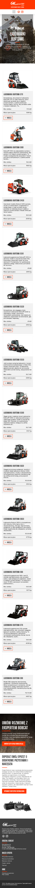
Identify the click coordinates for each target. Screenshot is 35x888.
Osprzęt (4, 865)
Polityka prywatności (8, 873)
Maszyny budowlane (8, 859)
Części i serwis (6, 863)
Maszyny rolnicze (7, 861)
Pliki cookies (5, 874)
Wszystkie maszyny (7, 856)
